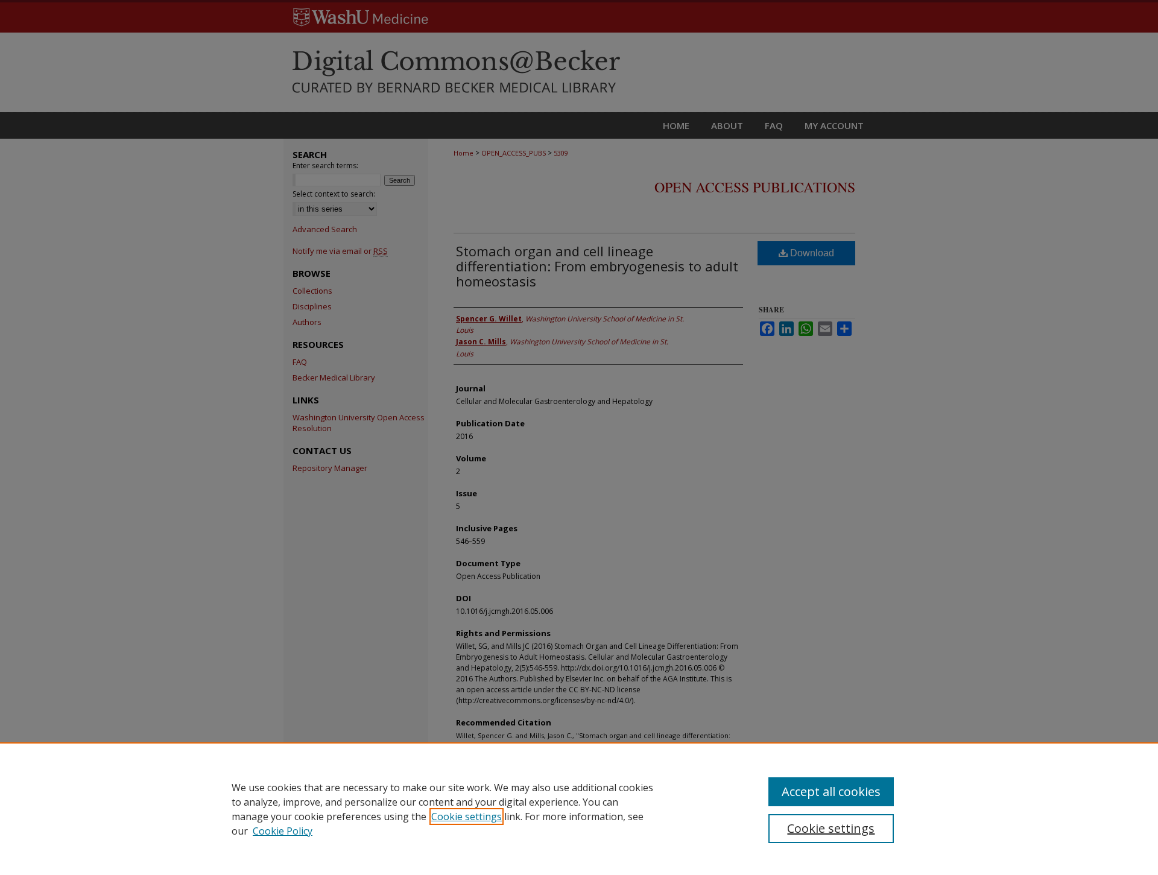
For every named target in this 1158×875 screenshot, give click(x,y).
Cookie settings (466, 816)
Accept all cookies (831, 791)
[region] (579, 808)
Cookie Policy (282, 831)
